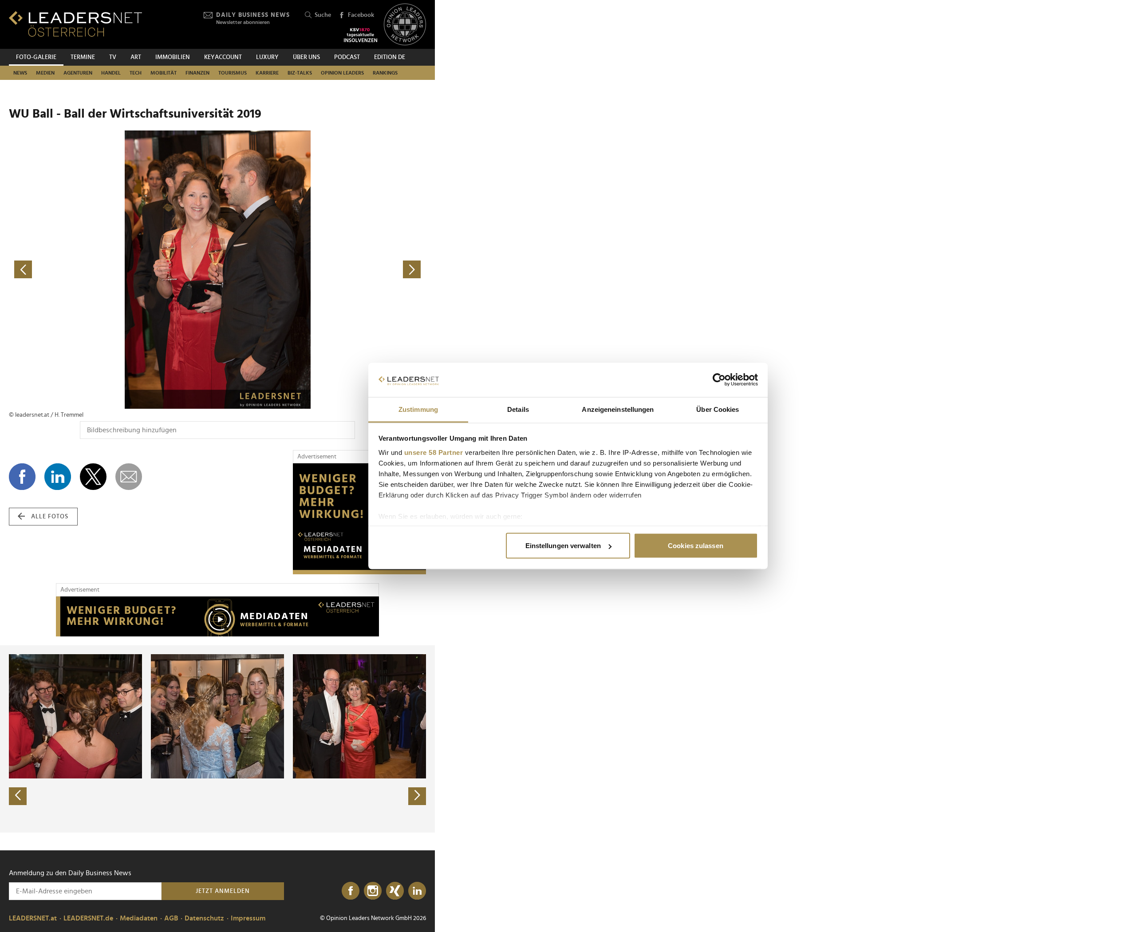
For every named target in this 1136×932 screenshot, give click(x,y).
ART (135, 57)
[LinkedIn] (417, 891)
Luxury (267, 57)
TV (112, 57)
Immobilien (172, 57)
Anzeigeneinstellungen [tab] (618, 409)
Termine (83, 57)
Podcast (347, 57)
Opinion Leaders (342, 72)
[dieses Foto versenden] (128, 476)
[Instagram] (373, 891)
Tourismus (232, 72)
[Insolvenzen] (360, 35)
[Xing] (395, 891)
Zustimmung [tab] (418, 409)
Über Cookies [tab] (717, 409)
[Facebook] (350, 891)
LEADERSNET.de (88, 918)
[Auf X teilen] (93, 476)
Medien (45, 72)
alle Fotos (49, 516)
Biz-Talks (300, 72)
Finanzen (197, 72)
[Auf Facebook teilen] (22, 476)
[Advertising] (359, 518)
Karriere (267, 72)
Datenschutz (204, 918)
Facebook (361, 15)
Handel (111, 72)
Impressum (248, 918)
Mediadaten (139, 918)
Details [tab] (518, 409)
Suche (323, 15)
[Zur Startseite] (75, 24)
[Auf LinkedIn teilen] (57, 476)
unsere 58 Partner (433, 452)
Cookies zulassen (695, 545)
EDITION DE (389, 57)
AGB (171, 918)
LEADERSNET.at (33, 918)
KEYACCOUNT (223, 57)
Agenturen (77, 72)
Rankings (385, 72)
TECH (136, 72)
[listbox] (217, 739)
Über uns (306, 57)
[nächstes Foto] (321, 269)
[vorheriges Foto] (113, 269)
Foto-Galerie (36, 57)
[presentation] (18, 796)
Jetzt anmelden (223, 891)
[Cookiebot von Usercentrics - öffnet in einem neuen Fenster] (719, 380)
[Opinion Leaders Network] (405, 25)
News (20, 72)
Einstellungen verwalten (563, 545)
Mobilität (163, 72)
